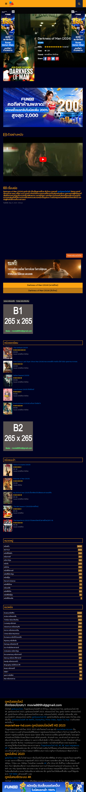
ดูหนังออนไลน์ (17, 709)
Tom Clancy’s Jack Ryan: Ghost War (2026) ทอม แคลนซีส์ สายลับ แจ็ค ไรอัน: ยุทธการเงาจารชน (45, 361)
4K (45, 763)
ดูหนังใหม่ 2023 (11, 758)
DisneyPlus (40, 720)
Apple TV (60, 720)
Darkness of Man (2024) (54, 38)
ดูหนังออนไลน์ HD (39, 717)
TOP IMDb (13, 774)
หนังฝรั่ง (40, 43)
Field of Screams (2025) (21, 465)
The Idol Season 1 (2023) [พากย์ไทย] (25, 506)
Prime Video (51, 720)
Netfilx (31, 720)
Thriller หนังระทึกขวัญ (22, 301)
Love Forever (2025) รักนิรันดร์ (23, 389)
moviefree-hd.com (65, 729)
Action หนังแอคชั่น (9, 301)
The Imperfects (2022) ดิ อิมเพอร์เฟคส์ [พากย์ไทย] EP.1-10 (33, 520)
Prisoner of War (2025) (21, 478)
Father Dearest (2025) (21, 375)
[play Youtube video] (43, 159)
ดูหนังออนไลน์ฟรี (64, 191)
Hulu (67, 720)
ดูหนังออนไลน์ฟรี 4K (20, 720)
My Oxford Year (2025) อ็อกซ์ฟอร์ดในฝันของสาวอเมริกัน (32, 492)
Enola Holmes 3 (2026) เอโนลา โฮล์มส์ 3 (27, 403)
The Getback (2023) (20, 347)
